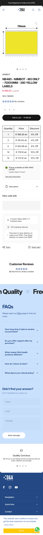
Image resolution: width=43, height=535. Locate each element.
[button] (8, 101)
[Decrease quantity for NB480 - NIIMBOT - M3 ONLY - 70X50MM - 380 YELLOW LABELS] (5, 110)
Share (8, 247)
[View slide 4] (25, 465)
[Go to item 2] (20, 69)
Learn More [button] (8, 525)
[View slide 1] (17, 465)
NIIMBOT (6, 74)
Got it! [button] (21, 531)
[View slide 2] (20, 465)
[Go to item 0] (17, 69)
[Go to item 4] (25, 69)
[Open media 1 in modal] (36, 23)
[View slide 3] (23, 465)
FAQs (19, 313)
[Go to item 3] (23, 69)
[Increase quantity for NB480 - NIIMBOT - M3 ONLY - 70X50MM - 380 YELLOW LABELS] (13, 110)
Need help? (36, 247)
